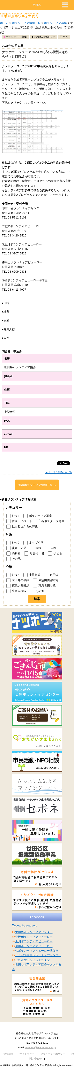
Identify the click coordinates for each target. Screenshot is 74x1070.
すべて (15, 515)
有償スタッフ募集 (52, 521)
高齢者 (16, 553)
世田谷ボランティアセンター (34, 932)
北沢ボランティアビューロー (34, 936)
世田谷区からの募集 (24, 526)
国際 (53, 548)
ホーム (4, 23)
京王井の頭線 (20, 580)
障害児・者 (36, 553)
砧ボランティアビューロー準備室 (36, 950)
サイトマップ (27, 1053)
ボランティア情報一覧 (26, 23)
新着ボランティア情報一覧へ (37, 485)
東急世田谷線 (47, 585)
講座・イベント (21, 521)
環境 (38, 548)
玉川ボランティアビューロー (34, 941)
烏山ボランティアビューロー (34, 946)
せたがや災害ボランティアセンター (38, 955)
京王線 (53, 574)
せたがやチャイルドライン (32, 960)
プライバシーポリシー (52, 1053)
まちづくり (35, 542)
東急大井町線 (20, 585)
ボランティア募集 (55, 23)
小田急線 (34, 574)
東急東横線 (18, 591)
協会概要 (8, 1053)
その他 (16, 558)
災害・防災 (18, 548)
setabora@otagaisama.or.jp (40, 1047)
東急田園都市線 (48, 580)
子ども (57, 553)
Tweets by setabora (24, 925)
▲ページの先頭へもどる (58, 472)
